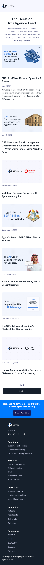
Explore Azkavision (22, 413)
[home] (8, 6)
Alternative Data (15, 476)
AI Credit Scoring (15, 468)
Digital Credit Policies (16, 464)
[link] (13, 425)
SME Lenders (13, 519)
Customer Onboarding (17, 446)
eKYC (10, 472)
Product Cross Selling (17, 495)
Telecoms (12, 523)
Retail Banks (13, 515)
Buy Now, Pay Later (16, 491)
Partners (11, 551)
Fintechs (11, 511)
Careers (11, 547)
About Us (11, 535)
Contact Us (12, 543)
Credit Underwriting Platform (20, 453)
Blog (10, 539)
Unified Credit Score (16, 499)
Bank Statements (15, 479)
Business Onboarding (16, 449)
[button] (39, 6)
